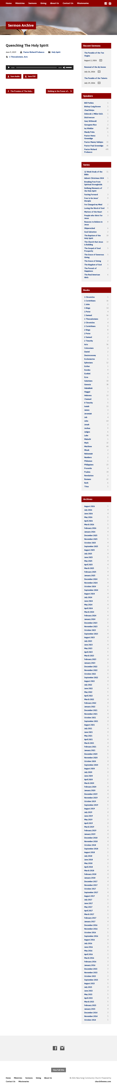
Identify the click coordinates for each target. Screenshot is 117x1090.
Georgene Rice (90, 125)
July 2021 (88, 728)
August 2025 (89, 550)
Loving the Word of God (94, 208)
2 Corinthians (90, 326)
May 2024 (88, 605)
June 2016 (88, 947)
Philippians (88, 465)
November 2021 (90, 714)
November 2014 (90, 1016)
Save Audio (15, 76)
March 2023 (89, 656)
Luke (86, 435)
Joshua (87, 428)
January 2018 (89, 878)
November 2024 (90, 583)
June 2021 (88, 732)
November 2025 (90, 539)
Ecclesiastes (89, 359)
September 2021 (91, 721)
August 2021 (89, 725)
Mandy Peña (89, 132)
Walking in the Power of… (58, 91)
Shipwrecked (89, 228)
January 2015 (89, 1009)
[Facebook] (106, 3)
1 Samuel (88, 315)
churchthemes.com (103, 1081)
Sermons (32, 3)
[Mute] (64, 67)
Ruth (86, 483)
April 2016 (88, 954)
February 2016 (90, 962)
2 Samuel (88, 337)
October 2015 (90, 976)
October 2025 (90, 543)
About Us (54, 3)
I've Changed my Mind (93, 205)
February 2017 (90, 918)
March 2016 (89, 958)
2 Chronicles (89, 323)
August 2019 (89, 809)
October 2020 (90, 761)
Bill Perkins (89, 103)
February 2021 (90, 747)
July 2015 (88, 987)
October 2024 (90, 586)
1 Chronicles (89, 297)
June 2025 (88, 557)
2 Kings (87, 330)
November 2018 (90, 841)
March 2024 (89, 612)
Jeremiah (88, 414)
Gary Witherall (90, 121)
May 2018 (88, 863)
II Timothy (88, 403)
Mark (86, 443)
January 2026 (89, 532)
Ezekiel (87, 374)
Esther (87, 366)
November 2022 (90, 670)
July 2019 (88, 812)
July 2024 (88, 597)
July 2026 (88, 510)
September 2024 (91, 590)
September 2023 (91, 634)
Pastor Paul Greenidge (93, 146)
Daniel (87, 352)
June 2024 (88, 601)
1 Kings (87, 308)
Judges (87, 432)
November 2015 (90, 973)
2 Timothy (88, 341)
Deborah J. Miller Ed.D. (93, 114)
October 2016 (90, 932)
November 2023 (90, 626)
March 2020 (89, 783)
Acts (26, 57)
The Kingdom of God (93, 265)
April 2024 (88, 608)
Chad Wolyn (89, 110)
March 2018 (89, 871)
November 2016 (90, 929)
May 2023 (88, 648)
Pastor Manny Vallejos (93, 142)
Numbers (88, 457)
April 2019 (88, 823)
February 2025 (90, 572)
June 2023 (88, 645)
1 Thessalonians (16, 57)
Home (9, 3)
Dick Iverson (89, 117)
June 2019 (88, 816)
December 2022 (90, 667)
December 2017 (90, 881)
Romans (87, 479)
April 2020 (88, 779)
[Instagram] (110, 3)
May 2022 (88, 692)
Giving (43, 3)
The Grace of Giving (92, 261)
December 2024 (90, 579)
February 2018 (90, 874)
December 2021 (90, 710)
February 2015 (90, 1005)
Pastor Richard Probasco (33, 52)
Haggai (87, 392)
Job (85, 417)
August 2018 (89, 852)
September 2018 (91, 849)
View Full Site (58, 1070)
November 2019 (90, 798)
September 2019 (91, 805)
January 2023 (89, 663)
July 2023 (88, 641)
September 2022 (91, 677)
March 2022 (89, 699)
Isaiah (86, 406)
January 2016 (89, 965)
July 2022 (88, 685)
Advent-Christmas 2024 (94, 178)
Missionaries (83, 3)
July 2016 (88, 943)
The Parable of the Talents (95, 78)
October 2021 (90, 718)
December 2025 (90, 535)
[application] (39, 67)
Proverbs (88, 468)
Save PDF (31, 76)
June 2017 (88, 903)
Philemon (88, 461)
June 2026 (88, 514)
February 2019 (90, 830)
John (86, 421)
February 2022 (90, 703)
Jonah (86, 425)
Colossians (89, 348)
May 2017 (88, 907)
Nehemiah (88, 454)
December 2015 (90, 969)
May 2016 (88, 951)
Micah (86, 450)
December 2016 (90, 925)
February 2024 (90, 616)
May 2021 (88, 736)
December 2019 (90, 794)
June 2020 (88, 776)
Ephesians (88, 363)
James (86, 410)
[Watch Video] (100, 60)
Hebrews (88, 395)
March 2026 (89, 524)
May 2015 (88, 994)
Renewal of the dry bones (95, 67)
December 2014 (90, 1013)
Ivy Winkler (88, 128)
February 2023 (90, 659)
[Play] (9, 67)
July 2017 (88, 900)
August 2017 (89, 896)
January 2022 (89, 707)
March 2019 (89, 827)
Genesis (87, 384)
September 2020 (91, 765)
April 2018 (88, 867)
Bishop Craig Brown (92, 107)
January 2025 (89, 575)
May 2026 (88, 517)
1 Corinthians (90, 301)
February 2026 (90, 528)
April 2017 (88, 911)
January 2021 (89, 750)
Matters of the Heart (93, 212)
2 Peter (87, 333)
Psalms (87, 472)
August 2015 (89, 983)
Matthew (88, 446)
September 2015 (91, 980)
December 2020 (90, 754)
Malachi (87, 439)
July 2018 (88, 856)
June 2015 (88, 991)
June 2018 (88, 860)
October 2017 (90, 889)
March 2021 (89, 743)
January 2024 (89, 619)
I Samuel (87, 399)
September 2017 (91, 892)
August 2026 (89, 506)
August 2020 (89, 769)
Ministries (20, 3)
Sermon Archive (21, 25)
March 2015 (89, 1002)
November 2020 (90, 758)
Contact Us (68, 3)
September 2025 (91, 546)
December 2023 (90, 623)
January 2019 (89, 834)
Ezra (86, 377)
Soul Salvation (90, 232)
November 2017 (90, 885)
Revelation (88, 476)
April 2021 (88, 739)
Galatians (88, 381)
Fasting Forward (91, 195)
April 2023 (88, 652)
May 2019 (88, 820)
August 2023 (89, 637)
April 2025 (88, 565)
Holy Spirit (56, 52)
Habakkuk (88, 388)
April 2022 (88, 696)
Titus (86, 486)
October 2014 (90, 1020)
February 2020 (90, 787)
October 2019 (90, 801)
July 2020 (88, 772)
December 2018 (90, 838)
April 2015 (88, 998)
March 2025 (89, 568)
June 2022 (88, 688)
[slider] (69, 67)
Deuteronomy (90, 355)
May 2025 (88, 561)
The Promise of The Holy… (21, 91)
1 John (87, 304)
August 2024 (89, 594)
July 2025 (88, 554)
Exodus (87, 370)
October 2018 (90, 845)
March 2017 (89, 914)
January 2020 (89, 790)
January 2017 (89, 922)
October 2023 (90, 630)
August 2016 (89, 940)
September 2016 (91, 936)
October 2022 (90, 674)
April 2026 (88, 521)
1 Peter (87, 312)
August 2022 (89, 681)
